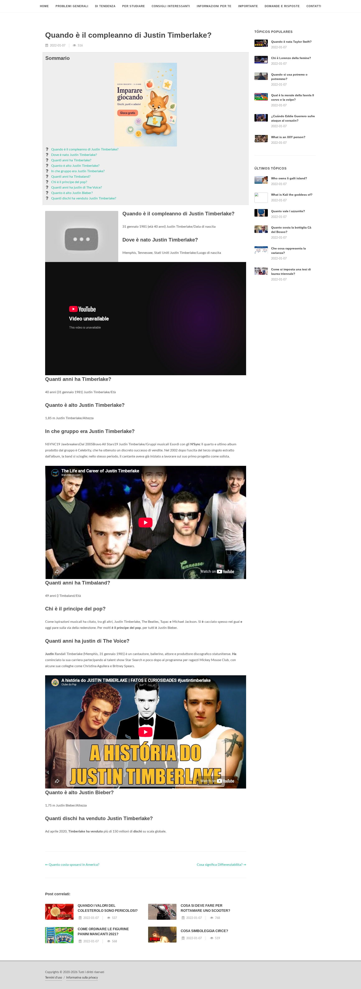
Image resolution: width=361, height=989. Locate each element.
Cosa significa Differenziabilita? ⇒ (221, 864)
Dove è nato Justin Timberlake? (74, 155)
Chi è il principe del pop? (69, 182)
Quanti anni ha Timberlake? (71, 160)
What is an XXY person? (288, 137)
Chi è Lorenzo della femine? (291, 58)
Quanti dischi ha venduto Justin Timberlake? (83, 198)
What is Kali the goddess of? (292, 194)
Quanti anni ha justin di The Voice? (76, 187)
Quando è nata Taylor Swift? (291, 41)
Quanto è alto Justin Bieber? (72, 193)
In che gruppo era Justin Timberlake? (78, 171)
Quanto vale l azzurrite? (288, 211)
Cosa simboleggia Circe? (204, 931)
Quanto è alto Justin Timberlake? (75, 165)
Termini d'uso (53, 977)
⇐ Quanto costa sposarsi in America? (72, 864)
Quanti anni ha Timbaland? (70, 176)
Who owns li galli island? (289, 178)
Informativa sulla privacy (82, 977)
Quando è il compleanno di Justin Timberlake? (84, 149)
